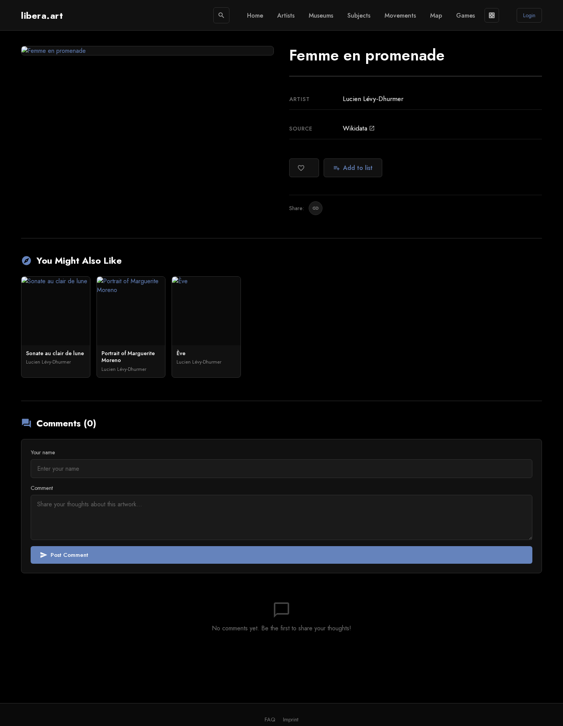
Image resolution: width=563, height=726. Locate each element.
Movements (400, 15)
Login (529, 15)
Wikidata (359, 128)
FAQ (270, 719)
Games (465, 15)
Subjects (358, 15)
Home (255, 15)
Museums (321, 15)
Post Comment (64, 555)
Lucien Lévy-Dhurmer (373, 99)
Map (436, 15)
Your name (43, 452)
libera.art (42, 15)
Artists (286, 15)
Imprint (290, 719)
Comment (42, 488)
